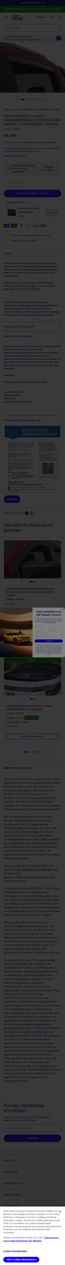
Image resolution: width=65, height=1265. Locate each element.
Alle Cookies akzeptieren (21, 1259)
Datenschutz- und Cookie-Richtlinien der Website (31, 1239)
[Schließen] (59, 1211)
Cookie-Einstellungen (15, 1251)
